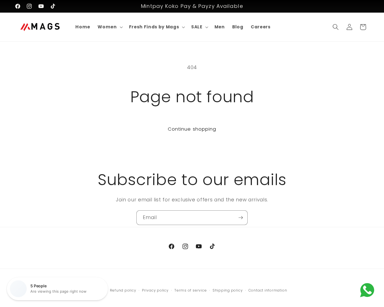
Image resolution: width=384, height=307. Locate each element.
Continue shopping (192, 129)
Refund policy (123, 290)
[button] (109, 27)
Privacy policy (155, 290)
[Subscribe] (240, 217)
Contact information (268, 290)
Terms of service (190, 290)
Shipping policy (228, 290)
